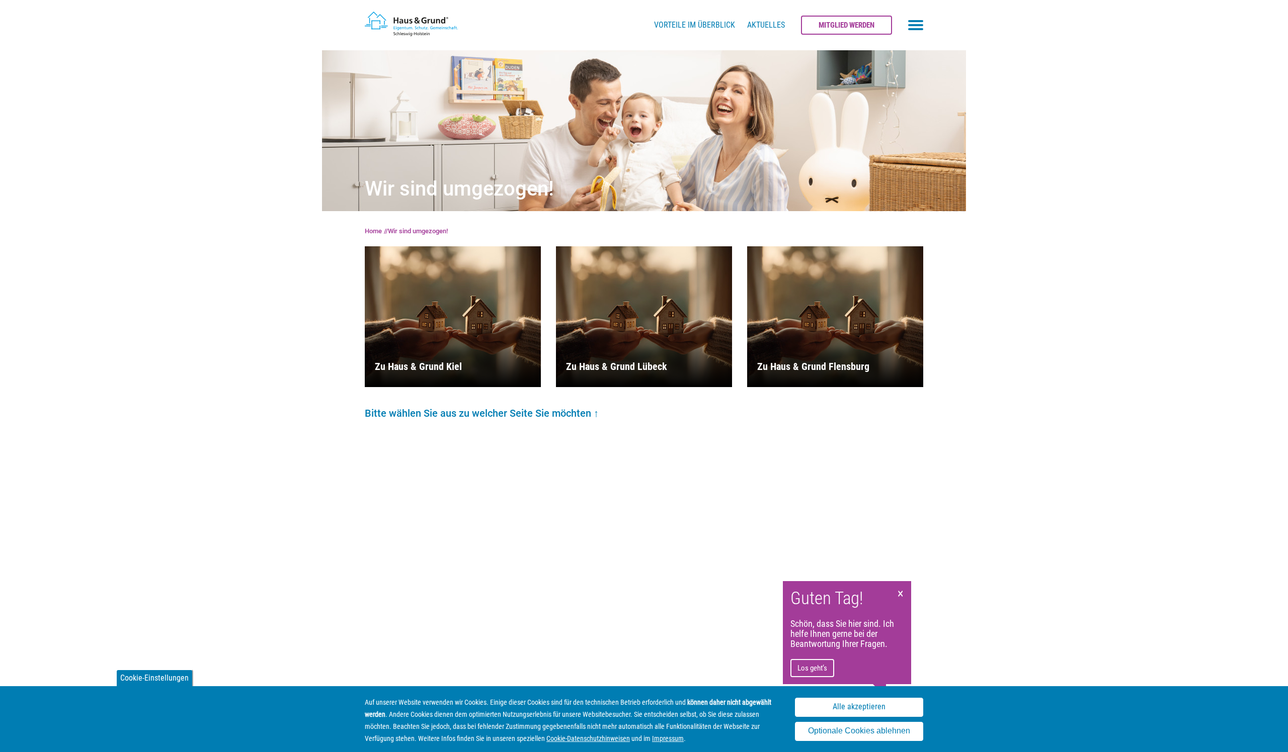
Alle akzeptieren (859, 707)
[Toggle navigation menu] (915, 25)
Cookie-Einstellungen (154, 678)
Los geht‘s (812, 668)
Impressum (668, 738)
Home (373, 231)
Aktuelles (766, 25)
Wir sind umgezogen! (418, 231)
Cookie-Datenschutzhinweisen (588, 738)
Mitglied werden (846, 25)
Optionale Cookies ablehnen (859, 731)
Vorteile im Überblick (694, 25)
